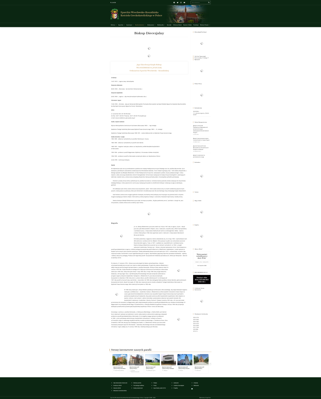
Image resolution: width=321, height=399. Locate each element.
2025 (194, 319)
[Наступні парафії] (210, 363)
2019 (194, 331)
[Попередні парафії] (111, 363)
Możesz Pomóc (204, 25)
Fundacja (195, 25)
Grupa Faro (208, 397)
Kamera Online (187, 25)
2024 (194, 321)
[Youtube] (184, 2)
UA (113, 2)
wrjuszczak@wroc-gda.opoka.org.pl (125, 118)
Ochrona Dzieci (177, 25)
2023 (194, 323)
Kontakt (169, 25)
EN (115, 2)
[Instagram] (181, 2)
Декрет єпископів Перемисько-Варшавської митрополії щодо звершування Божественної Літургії (201, 129)
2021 (194, 327)
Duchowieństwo (139, 25)
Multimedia (160, 25)
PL (111, 2)
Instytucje (129, 25)
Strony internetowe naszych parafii (131, 350)
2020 (194, 329)
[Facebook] (174, 2)
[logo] (114, 14)
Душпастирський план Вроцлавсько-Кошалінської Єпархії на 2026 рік (200, 147)
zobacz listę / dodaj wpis (201, 262)
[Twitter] (177, 2)
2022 (194, 325)
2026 (194, 317)
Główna (113, 25)
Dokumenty (150, 25)
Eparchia (120, 25)
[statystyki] (192, 389)
